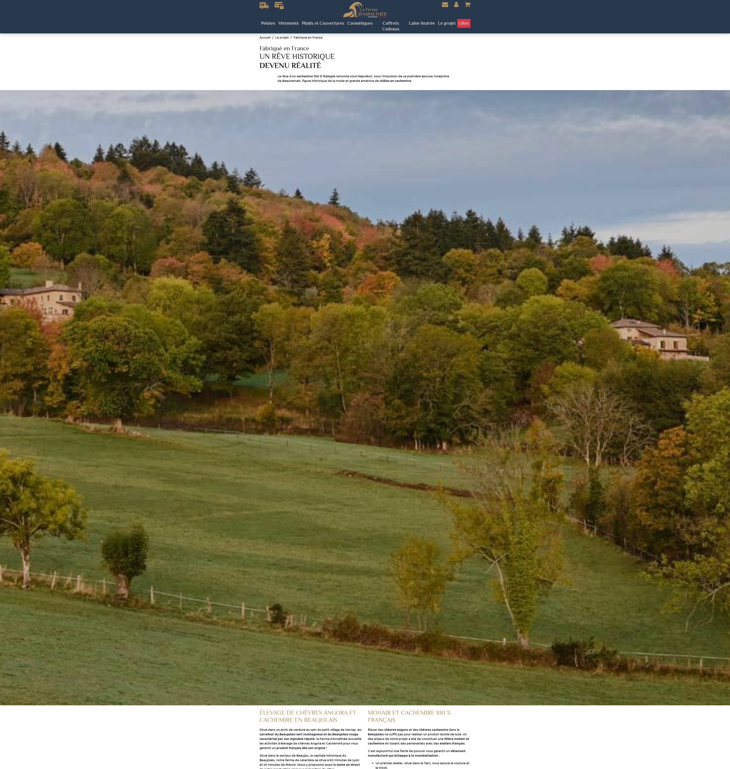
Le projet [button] (447, 23)
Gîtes (464, 23)
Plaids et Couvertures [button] (323, 23)
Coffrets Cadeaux (390, 26)
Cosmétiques (360, 23)
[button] (456, 4)
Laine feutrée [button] (422, 23)
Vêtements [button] (288, 23)
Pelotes (268, 23)
